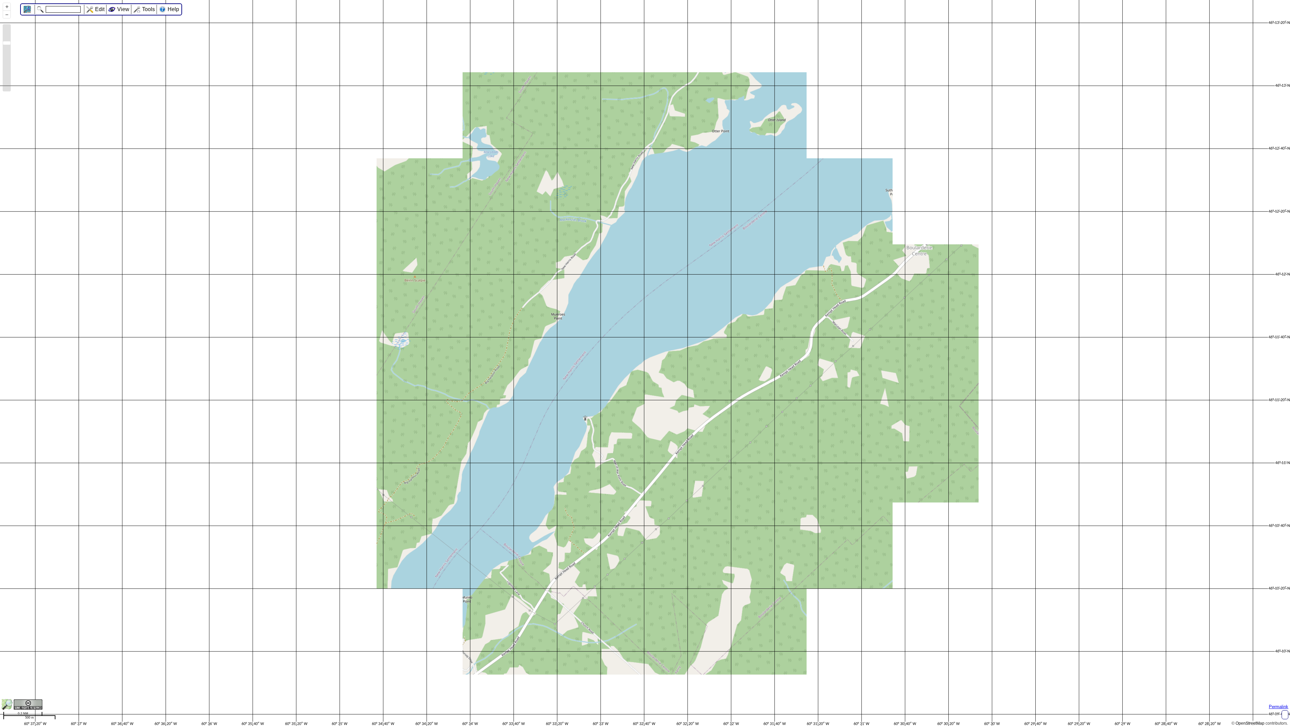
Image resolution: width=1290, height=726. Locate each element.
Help (173, 9)
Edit (99, 9)
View (123, 9)
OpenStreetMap (1250, 723)
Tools (148, 9)
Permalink (1278, 706)
